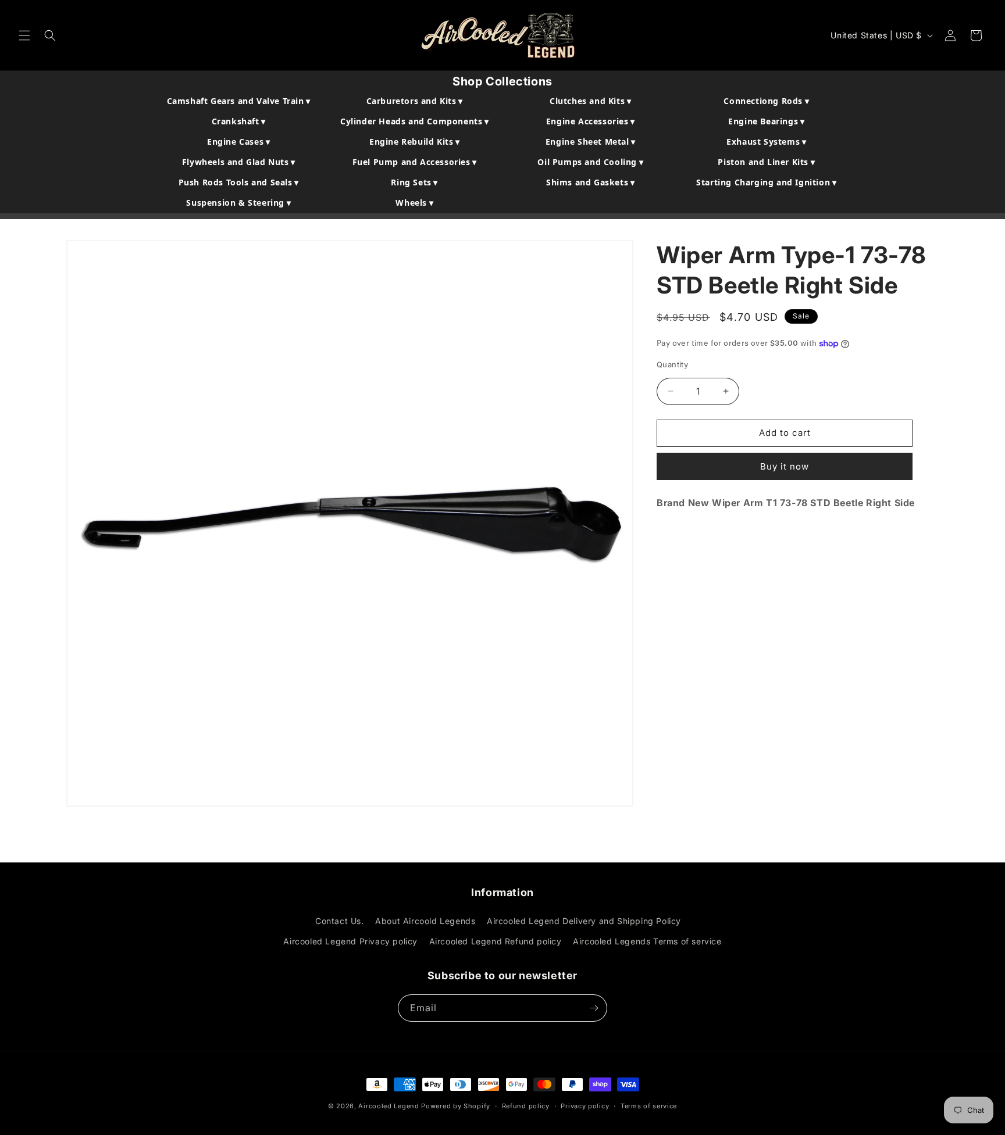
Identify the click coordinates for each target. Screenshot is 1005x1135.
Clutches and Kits (590, 100)
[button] (24, 35)
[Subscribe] (594, 1008)
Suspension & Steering (238, 202)
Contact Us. (339, 921)
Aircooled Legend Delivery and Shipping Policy (584, 921)
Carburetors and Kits (414, 100)
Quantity (672, 364)
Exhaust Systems (766, 141)
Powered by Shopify (455, 1106)
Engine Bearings (766, 121)
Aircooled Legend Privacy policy (350, 941)
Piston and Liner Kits (766, 161)
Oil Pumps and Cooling (590, 161)
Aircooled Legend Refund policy (495, 941)
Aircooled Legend (388, 1106)
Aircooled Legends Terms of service (647, 941)
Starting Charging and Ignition (766, 182)
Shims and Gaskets (590, 182)
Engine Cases (238, 141)
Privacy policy (585, 1106)
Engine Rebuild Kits (414, 141)
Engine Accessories (590, 121)
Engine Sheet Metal (591, 141)
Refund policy (526, 1106)
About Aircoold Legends (425, 921)
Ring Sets (414, 182)
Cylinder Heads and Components (414, 121)
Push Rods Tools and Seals (239, 182)
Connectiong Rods (766, 100)
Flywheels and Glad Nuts (238, 161)
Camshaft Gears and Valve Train (239, 100)
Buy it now (784, 465)
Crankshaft (239, 121)
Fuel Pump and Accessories (414, 161)
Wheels (414, 202)
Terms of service (649, 1106)
